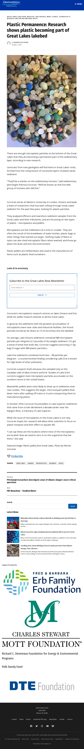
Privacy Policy (35, 739)
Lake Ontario (40, 17)
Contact (14, 719)
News (49, 17)
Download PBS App (40, 719)
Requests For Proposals (72, 739)
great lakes (21, 463)
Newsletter (53, 719)
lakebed (30, 463)
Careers (70, 719)
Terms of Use (25, 739)
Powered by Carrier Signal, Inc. (42, 744)
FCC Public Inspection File (12, 739)
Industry (30, 17)
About (21, 719)
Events (28, 719)
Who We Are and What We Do (26, 18)
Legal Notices (59, 739)
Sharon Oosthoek (21, 42)
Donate (62, 719)
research (52, 463)
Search (9, 502)
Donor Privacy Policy (47, 739)
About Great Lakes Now (16, 17)
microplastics (41, 463)
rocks (61, 463)
